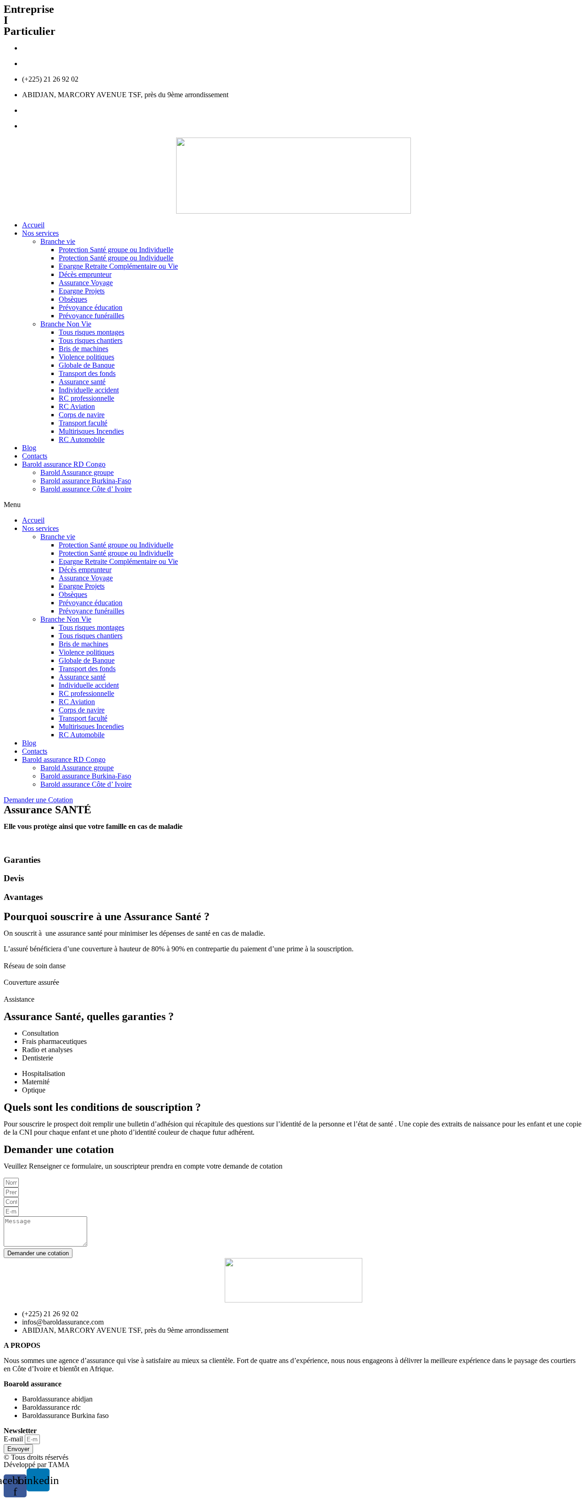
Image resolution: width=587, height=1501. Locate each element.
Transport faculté (83, 423)
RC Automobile (82, 439)
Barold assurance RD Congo (63, 464)
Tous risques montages (91, 332)
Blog (29, 448)
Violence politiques (86, 357)
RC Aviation (77, 406)
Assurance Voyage (86, 283)
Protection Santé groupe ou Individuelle (116, 250)
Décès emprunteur (85, 274)
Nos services (40, 233)
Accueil (33, 225)
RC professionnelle (86, 398)
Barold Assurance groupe (77, 472)
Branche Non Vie (65, 324)
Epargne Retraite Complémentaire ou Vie (118, 266)
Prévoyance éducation (90, 307)
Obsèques (73, 299)
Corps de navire (82, 415)
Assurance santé (82, 382)
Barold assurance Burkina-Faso (85, 481)
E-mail (14, 1439)
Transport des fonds (87, 373)
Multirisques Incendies (91, 431)
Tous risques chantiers (90, 340)
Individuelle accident (89, 390)
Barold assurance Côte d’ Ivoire (86, 489)
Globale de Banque (87, 365)
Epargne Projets (82, 291)
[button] (293, 505)
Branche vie (57, 241)
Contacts (34, 456)
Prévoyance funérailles (91, 316)
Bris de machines (83, 349)
